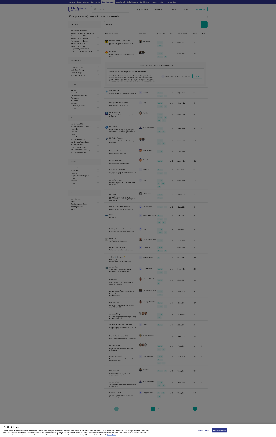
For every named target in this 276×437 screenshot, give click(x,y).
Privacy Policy (111, 435)
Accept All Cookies (219, 430)
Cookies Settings (203, 430)
